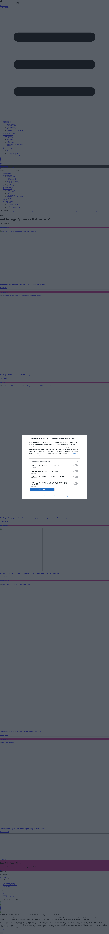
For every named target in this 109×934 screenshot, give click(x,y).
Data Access (54, 496)
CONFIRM (42, 489)
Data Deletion (45, 496)
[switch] (75, 465)
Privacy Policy (64, 496)
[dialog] (54, 467)
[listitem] (54, 461)
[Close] (84, 438)
